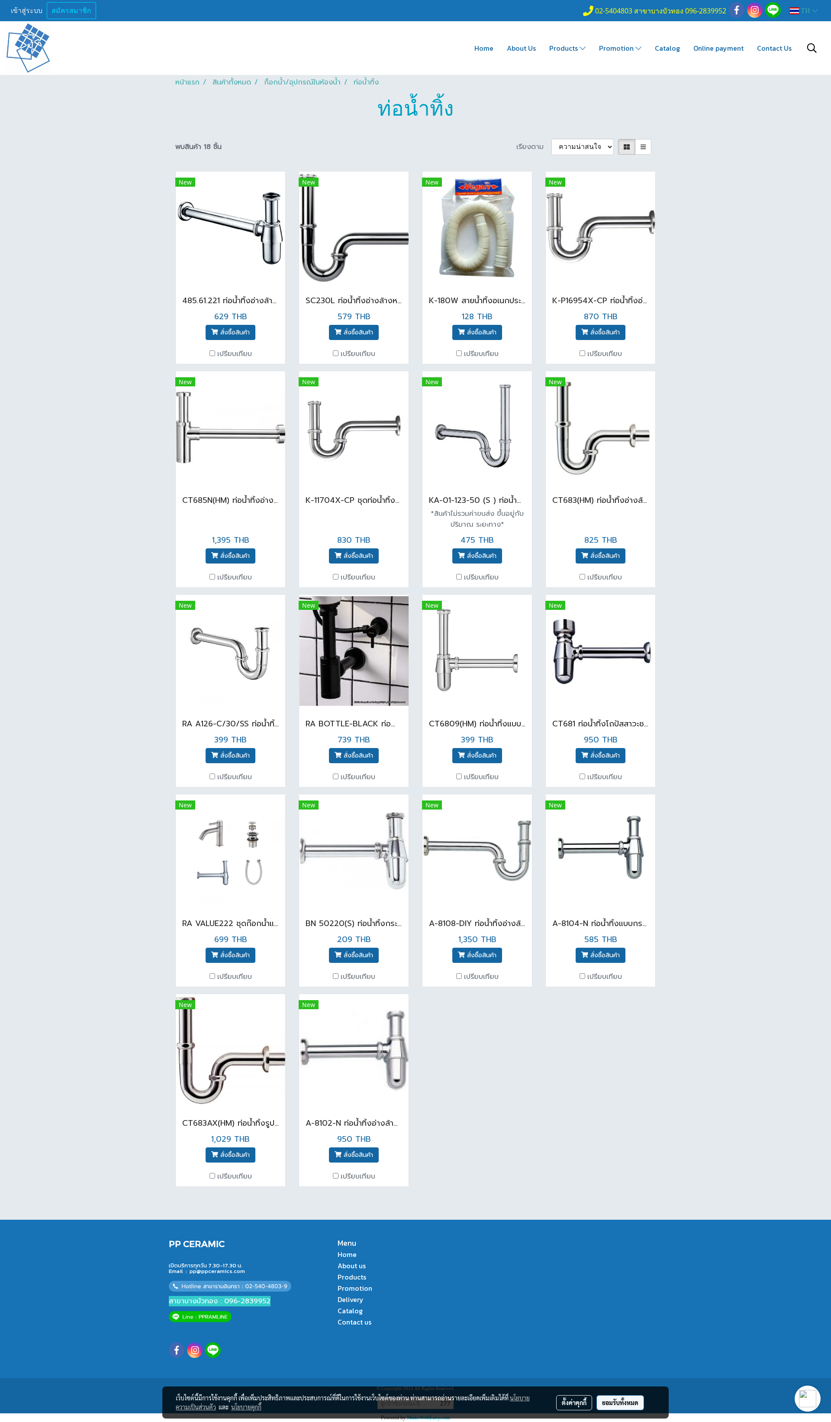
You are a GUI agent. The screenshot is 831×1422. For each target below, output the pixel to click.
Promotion (617, 48)
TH (805, 10)
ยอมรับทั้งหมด (620, 1402)
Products (564, 48)
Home (483, 48)
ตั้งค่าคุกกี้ (574, 1402)
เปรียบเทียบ (234, 354)
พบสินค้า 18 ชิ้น (198, 147)
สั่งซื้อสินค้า (234, 332)
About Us (521, 48)
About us (352, 1265)
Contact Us (774, 48)
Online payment (718, 48)
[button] (811, 48)
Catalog (667, 48)
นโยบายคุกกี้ (246, 1407)
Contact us (354, 1322)
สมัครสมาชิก (71, 10)
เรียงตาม (533, 147)
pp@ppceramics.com (217, 1271)
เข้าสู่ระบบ (26, 10)
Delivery (351, 1299)
